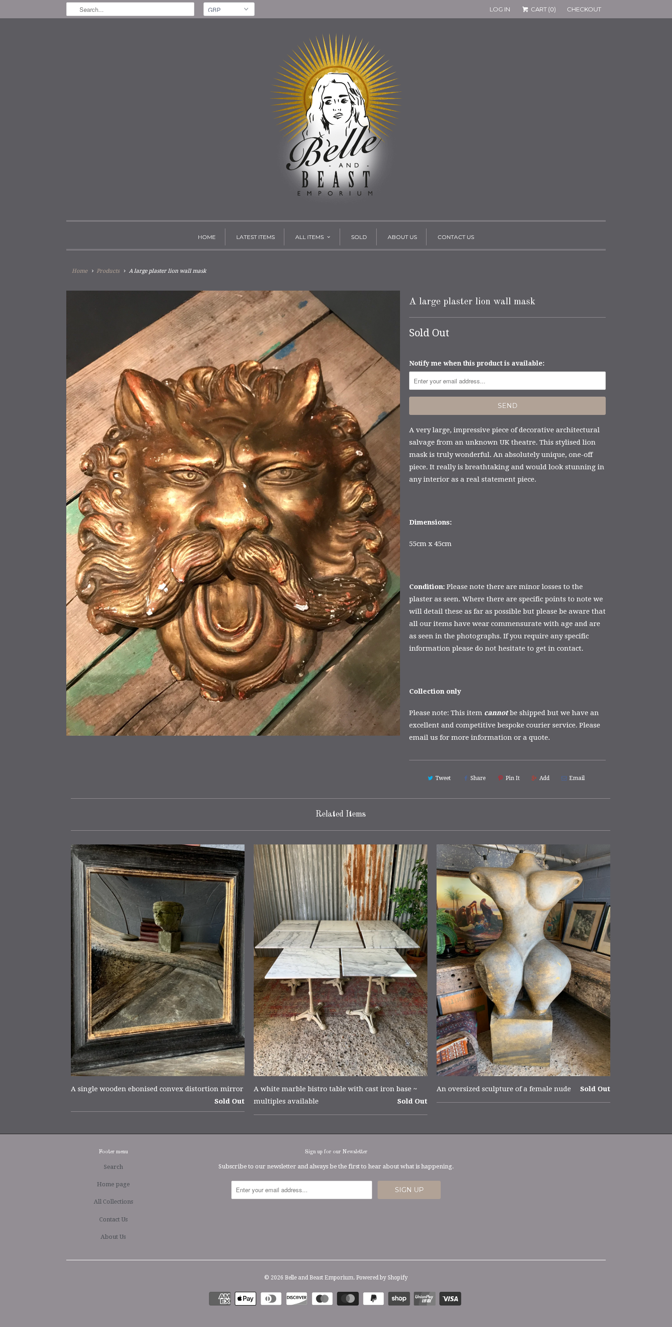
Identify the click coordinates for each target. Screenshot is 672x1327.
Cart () (542, 9)
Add (544, 778)
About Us (402, 237)
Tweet (443, 778)
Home (207, 237)
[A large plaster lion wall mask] (233, 513)
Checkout (584, 9)
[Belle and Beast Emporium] (336, 121)
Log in (500, 9)
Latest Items (255, 237)
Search (113, 1166)
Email (577, 778)
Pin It (513, 778)
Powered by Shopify (382, 1277)
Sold (359, 237)
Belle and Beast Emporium (319, 1277)
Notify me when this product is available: (476, 363)
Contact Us (455, 237)
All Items (309, 237)
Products (107, 271)
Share (477, 778)
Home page (113, 1184)
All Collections (113, 1201)
